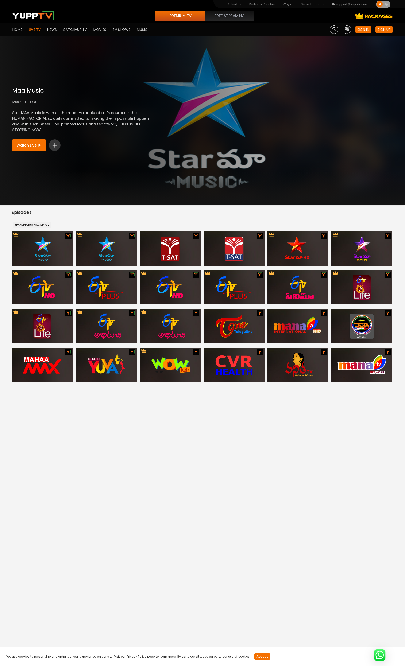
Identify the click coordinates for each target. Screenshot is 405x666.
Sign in (363, 29)
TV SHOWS (121, 29)
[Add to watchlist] (55, 145)
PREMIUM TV (181, 15)
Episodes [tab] (22, 212)
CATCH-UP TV (75, 29)
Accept (262, 656)
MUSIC (142, 29)
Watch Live (26, 145)
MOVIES (99, 29)
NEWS (52, 29)
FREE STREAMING (230, 15)
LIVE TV (35, 29)
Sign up (384, 29)
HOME (17, 29)
